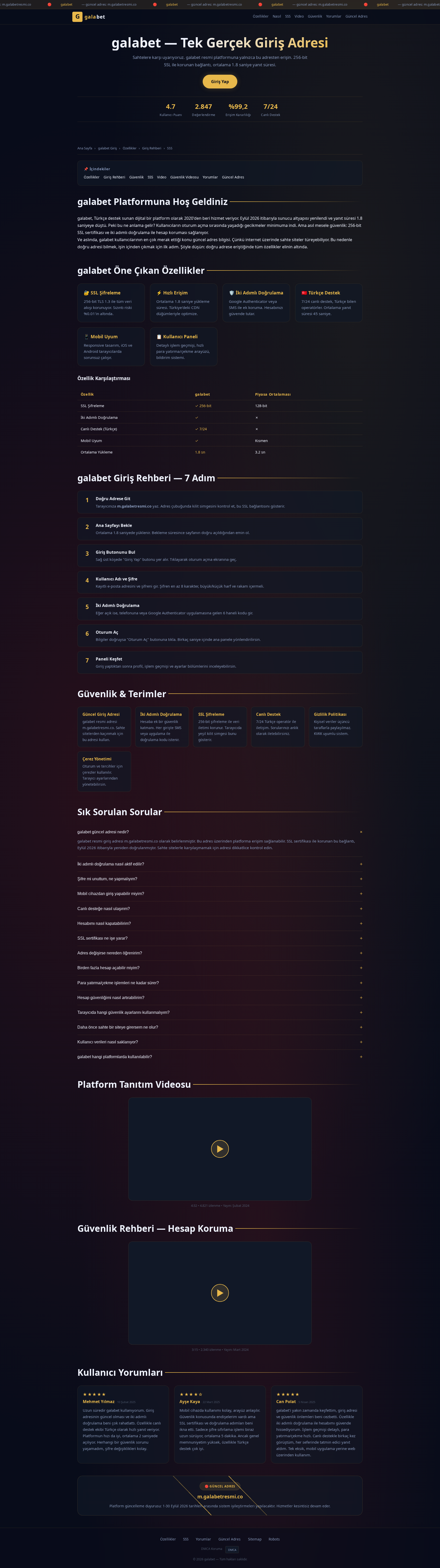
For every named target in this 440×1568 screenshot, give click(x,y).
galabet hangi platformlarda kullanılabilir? (220, 1056)
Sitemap (255, 1539)
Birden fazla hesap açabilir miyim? (220, 967)
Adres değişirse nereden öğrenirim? (220, 953)
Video (299, 16)
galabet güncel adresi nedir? (220, 832)
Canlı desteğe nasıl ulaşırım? (220, 908)
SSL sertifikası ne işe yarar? (220, 938)
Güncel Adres (357, 16)
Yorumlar (333, 16)
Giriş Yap (220, 81)
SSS (288, 16)
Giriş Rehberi (151, 148)
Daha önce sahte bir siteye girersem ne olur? (220, 1027)
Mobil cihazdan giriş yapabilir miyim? (220, 893)
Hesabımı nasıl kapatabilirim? (220, 923)
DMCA (232, 1550)
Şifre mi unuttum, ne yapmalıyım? (220, 879)
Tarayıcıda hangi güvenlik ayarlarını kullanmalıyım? (220, 1012)
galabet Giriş (107, 148)
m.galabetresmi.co (220, 1496)
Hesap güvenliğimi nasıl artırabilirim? (220, 997)
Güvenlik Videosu (184, 177)
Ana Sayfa (84, 148)
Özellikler (261, 16)
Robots (274, 1539)
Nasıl (277, 16)
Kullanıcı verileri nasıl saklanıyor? (220, 1042)
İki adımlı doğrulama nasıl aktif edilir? (220, 864)
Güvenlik (315, 16)
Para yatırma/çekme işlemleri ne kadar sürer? (220, 983)
